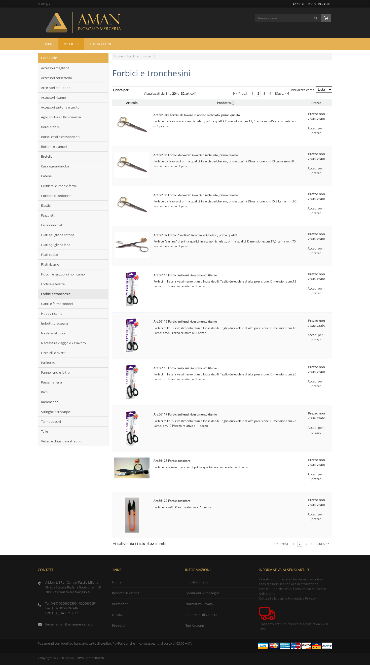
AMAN (69, 657)
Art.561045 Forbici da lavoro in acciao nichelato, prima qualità (197, 115)
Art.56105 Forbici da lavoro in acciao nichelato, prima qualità (196, 155)
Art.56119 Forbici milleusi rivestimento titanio (185, 321)
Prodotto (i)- (226, 102)
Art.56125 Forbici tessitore (172, 461)
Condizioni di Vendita (201, 614)
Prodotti (71, 44)
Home (48, 44)
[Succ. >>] (282, 93)
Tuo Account (101, 44)
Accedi (298, 4)
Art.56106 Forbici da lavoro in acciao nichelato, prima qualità (196, 195)
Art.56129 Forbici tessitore (172, 501)
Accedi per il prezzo (316, 130)
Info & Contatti (197, 582)
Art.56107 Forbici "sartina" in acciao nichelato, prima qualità (195, 235)
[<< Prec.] (240, 93)
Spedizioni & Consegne (202, 593)
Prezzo (316, 102)
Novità (117, 614)
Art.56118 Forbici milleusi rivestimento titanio (185, 368)
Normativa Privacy (199, 604)
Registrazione (319, 4)
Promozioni (120, 604)
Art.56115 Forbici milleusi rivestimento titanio (185, 275)
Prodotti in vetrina (125, 593)
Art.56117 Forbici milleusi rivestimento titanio (185, 414)
